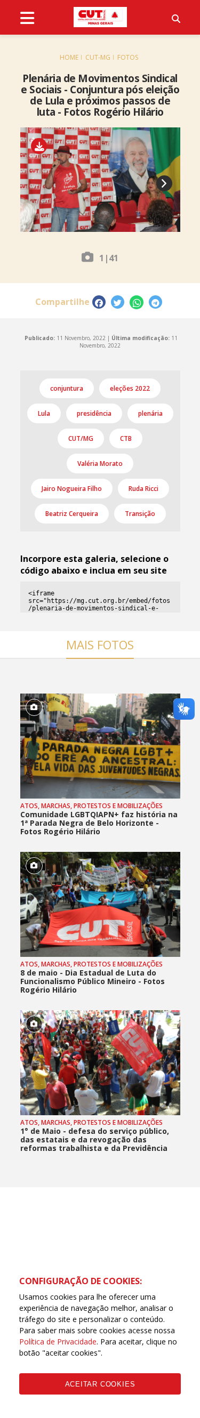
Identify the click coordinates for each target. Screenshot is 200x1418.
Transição (140, 513)
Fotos (127, 57)
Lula (44, 413)
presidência (94, 413)
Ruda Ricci (143, 488)
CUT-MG (97, 57)
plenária (150, 413)
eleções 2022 (130, 388)
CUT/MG (80, 438)
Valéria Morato (100, 463)
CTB (126, 438)
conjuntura (66, 388)
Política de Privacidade (58, 1341)
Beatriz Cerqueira (71, 513)
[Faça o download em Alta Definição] (43, 146)
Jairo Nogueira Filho (72, 488)
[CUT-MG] (100, 17)
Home (69, 57)
